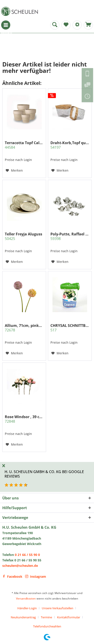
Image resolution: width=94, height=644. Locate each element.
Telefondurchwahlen (47, 626)
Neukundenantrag (23, 617)
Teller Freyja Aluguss (23, 236)
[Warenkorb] (88, 25)
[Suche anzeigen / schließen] (54, 25)
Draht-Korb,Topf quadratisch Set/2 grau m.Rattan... (69, 145)
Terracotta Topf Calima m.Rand (24, 145)
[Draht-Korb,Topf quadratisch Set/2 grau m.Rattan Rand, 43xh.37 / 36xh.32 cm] (69, 112)
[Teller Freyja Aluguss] (24, 203)
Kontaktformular (68, 617)
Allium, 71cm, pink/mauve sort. (24, 327)
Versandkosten (26, 598)
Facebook (14, 576)
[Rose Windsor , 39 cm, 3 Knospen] (24, 386)
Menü (5, 25)
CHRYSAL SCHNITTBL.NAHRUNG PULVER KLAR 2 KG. (69, 327)
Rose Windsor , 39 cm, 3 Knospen (24, 419)
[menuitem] (5, 25)
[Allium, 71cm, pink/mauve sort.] (24, 294)
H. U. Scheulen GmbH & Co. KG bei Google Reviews (44, 474)
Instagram (38, 576)
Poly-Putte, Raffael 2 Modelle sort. (69, 236)
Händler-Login (27, 608)
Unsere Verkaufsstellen (57, 608)
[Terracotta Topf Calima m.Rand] (24, 112)
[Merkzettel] (65, 25)
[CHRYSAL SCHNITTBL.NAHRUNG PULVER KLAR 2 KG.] (69, 294)
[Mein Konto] (77, 25)
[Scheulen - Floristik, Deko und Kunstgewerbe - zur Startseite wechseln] (20, 11)
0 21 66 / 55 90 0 (27, 555)
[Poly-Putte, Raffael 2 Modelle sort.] (69, 203)
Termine (46, 617)
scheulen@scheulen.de (20, 565)
